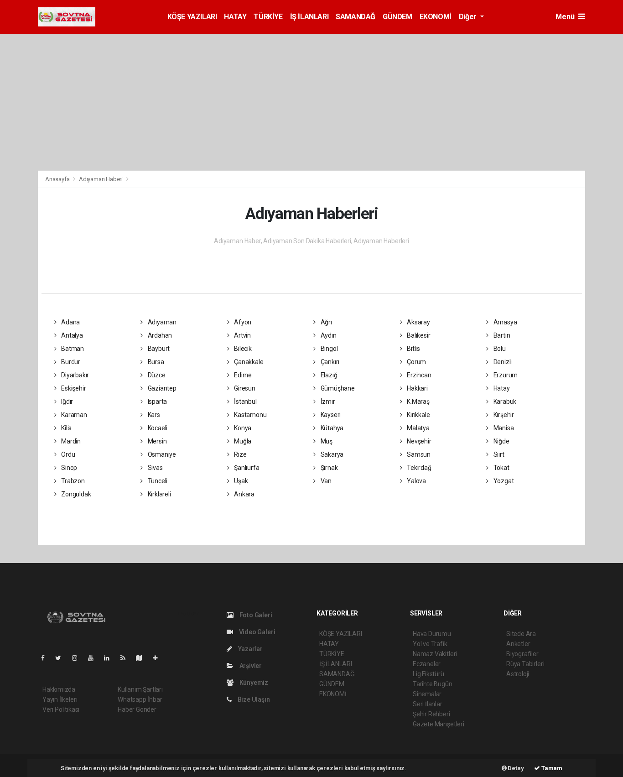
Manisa (503, 428)
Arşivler (250, 665)
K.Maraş (417, 401)
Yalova (415, 481)
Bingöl (328, 348)
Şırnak (328, 467)
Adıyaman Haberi (101, 179)
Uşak (240, 481)
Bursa (155, 361)
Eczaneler (427, 663)
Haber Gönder (137, 709)
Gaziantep (161, 388)
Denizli (502, 361)
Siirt (498, 454)
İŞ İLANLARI (309, 16)
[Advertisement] (311, 102)
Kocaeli (156, 428)
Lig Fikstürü (428, 674)
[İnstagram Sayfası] (78, 658)
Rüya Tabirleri (525, 663)
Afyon (242, 322)
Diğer (468, 16)
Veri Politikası (60, 709)
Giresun (244, 388)
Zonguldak (75, 494)
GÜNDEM (397, 16)
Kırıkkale (417, 414)
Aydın (328, 335)
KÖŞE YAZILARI (192, 16)
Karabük (504, 401)
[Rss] (126, 658)
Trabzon (72, 481)
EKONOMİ (436, 16)
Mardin (70, 441)
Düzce (156, 375)
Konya (242, 428)
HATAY (235, 16)
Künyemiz (253, 682)
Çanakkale (248, 361)
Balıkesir (417, 335)
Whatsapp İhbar (140, 699)
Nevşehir (418, 441)
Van (325, 481)
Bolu (499, 348)
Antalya (71, 335)
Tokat (500, 467)
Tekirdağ (418, 467)
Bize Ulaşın (253, 699)
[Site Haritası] (143, 658)
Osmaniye (161, 454)
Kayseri (330, 414)
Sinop (68, 467)
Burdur (70, 361)
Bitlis (412, 348)
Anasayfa (58, 179)
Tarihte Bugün (432, 684)
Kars (153, 414)
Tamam (551, 768)
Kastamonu (249, 414)
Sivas (154, 467)
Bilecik (242, 348)
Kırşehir (503, 414)
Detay (515, 768)
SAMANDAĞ (355, 16)
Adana (70, 322)
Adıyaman (161, 322)
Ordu (67, 454)
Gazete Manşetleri (438, 724)
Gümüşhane (337, 388)
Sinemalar (427, 694)
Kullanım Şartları (140, 689)
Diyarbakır (74, 375)
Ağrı (325, 322)
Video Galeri (256, 632)
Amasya (504, 322)
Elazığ (328, 375)
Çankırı (329, 361)
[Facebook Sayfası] (46, 658)
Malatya (417, 428)
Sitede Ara (521, 633)
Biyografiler (522, 653)
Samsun (418, 454)
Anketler (518, 643)
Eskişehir (73, 388)
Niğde (500, 441)
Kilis (66, 428)
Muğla (242, 441)
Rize (239, 454)
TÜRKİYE (268, 16)
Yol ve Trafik (430, 643)
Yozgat (503, 481)
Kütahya (331, 428)
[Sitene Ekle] (159, 658)
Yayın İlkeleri (59, 699)
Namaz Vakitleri (435, 653)
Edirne (242, 375)
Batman (72, 348)
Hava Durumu (432, 633)
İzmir (327, 401)
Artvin (242, 335)
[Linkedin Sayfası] (110, 658)
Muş (325, 441)
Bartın (501, 335)
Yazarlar (250, 648)
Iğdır (66, 401)
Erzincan (418, 375)
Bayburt (158, 348)
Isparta (156, 401)
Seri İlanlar (427, 704)
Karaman (73, 414)
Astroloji (517, 674)
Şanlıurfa (246, 467)
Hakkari (416, 388)
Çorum (415, 361)
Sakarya (331, 454)
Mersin (156, 441)
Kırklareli (158, 494)
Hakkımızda (58, 689)
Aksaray (417, 322)
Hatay (501, 388)
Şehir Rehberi (431, 714)
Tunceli (156, 481)
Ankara (243, 494)
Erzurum (505, 375)
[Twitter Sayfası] (61, 658)
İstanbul (244, 401)
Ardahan (159, 335)
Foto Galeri (255, 615)
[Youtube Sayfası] (94, 658)
